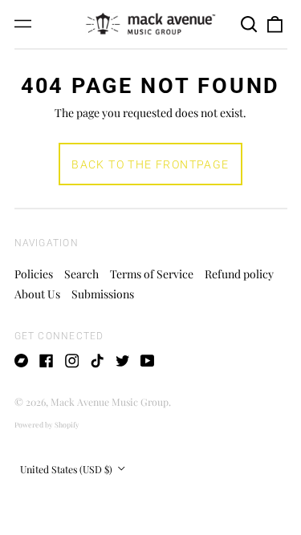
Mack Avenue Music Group (110, 401)
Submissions (102, 294)
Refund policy (239, 274)
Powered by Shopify (46, 424)
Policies (33, 274)
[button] (249, 24)
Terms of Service (151, 274)
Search (81, 274)
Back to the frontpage (150, 164)
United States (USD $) (67, 469)
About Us (37, 294)
